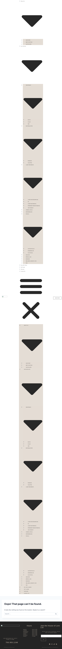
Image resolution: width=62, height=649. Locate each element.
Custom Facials (31, 248)
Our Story (28, 40)
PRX (26, 585)
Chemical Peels (29, 209)
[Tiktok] (54, 644)
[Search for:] (31, 614)
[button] (31, 298)
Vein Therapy (30, 207)
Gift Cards (23, 267)
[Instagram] (52, 644)
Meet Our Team (29, 42)
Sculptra (30, 162)
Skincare (22, 269)
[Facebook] (50, 644)
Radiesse (30, 160)
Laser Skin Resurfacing (33, 199)
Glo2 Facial (30, 252)
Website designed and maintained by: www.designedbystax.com (50, 647)
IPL (28, 201)
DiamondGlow (31, 250)
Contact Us (23, 271)
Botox (29, 119)
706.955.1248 (12, 642)
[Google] (56, 644)
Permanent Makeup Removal (34, 205)
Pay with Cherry (24, 265)
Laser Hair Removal (32, 203)
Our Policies (28, 44)
